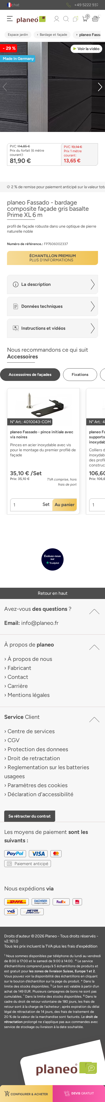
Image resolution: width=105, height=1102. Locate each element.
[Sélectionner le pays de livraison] (9, 5)
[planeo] (63, 1068)
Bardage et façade (53, 35)
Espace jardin (18, 35)
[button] (9, 5)
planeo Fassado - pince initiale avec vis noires (41, 434)
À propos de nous (30, 659)
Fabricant (19, 668)
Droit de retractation (34, 758)
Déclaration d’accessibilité (40, 794)
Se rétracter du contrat (29, 816)
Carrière (18, 686)
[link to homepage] (31, 19)
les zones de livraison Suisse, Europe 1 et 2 (62, 971)
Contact (18, 677)
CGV (14, 740)
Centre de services (31, 731)
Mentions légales (29, 695)
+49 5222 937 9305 (59, 5)
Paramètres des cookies (37, 785)
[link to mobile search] (66, 19)
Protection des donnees (38, 749)
